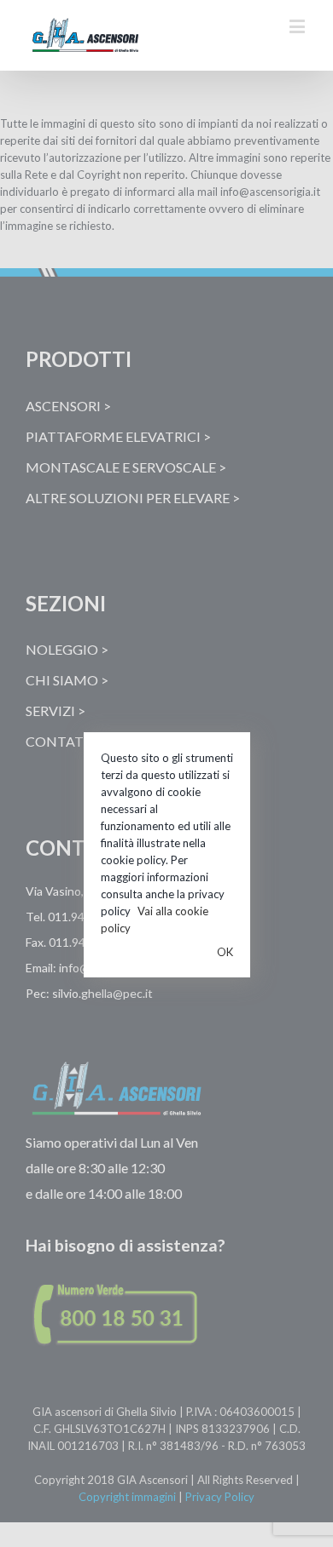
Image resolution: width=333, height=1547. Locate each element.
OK (225, 952)
